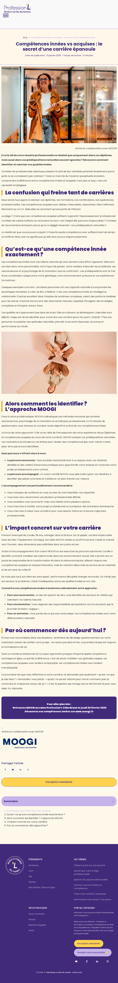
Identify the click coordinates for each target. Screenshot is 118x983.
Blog (25, 37)
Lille (30, 876)
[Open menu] (6, 15)
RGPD (31, 930)
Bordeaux (33, 865)
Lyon (31, 870)
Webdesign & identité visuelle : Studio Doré (64, 972)
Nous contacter (37, 913)
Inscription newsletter (59, 782)
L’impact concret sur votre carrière (27, 821)
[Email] (12, 769)
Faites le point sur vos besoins (89, 865)
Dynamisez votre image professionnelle (86, 872)
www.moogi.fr (84, 711)
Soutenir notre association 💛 (92, 952)
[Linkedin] (20, 769)
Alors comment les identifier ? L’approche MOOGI (35, 818)
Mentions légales (37, 925)
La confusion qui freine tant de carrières (28, 810)
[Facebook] (5, 769)
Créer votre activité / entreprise (90, 893)
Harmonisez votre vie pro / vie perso (92, 899)
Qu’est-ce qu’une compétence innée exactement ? (36, 814)
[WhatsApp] (28, 769)
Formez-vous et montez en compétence (88, 887)
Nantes (32, 881)
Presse (32, 919)
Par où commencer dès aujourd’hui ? (27, 825)
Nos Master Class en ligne (42, 887)
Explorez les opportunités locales (91, 879)
